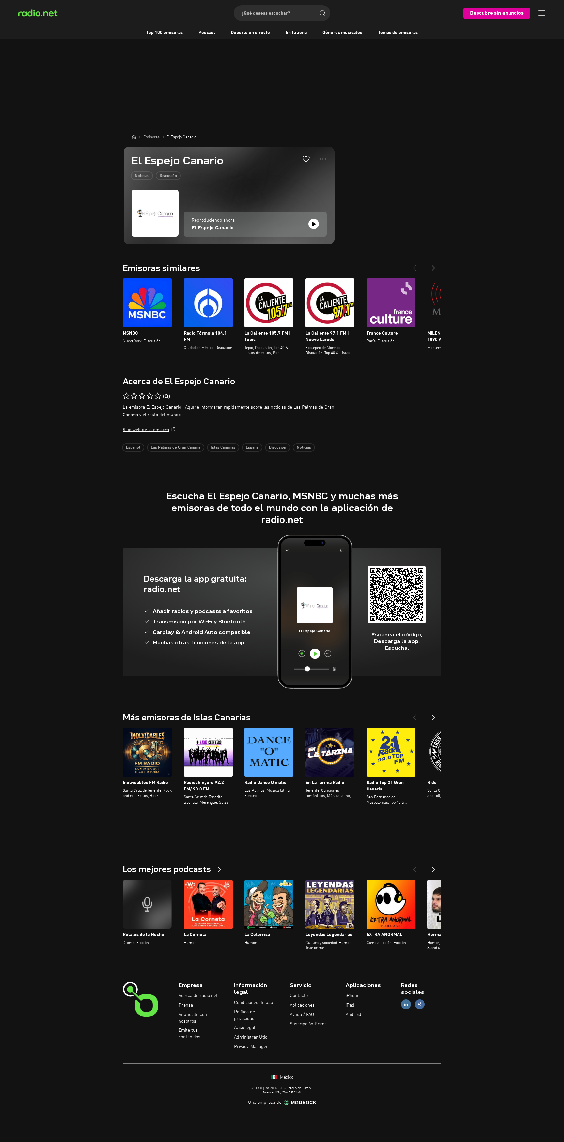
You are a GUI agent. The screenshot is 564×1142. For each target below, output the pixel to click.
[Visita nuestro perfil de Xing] (419, 1004)
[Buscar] (322, 13)
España (252, 448)
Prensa (186, 1005)
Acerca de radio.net (198, 995)
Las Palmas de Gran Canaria (175, 448)
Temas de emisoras (398, 32)
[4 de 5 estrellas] (150, 396)
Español (133, 448)
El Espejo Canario (213, 228)
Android (353, 1014)
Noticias (142, 176)
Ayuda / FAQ (302, 1014)
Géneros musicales (342, 32)
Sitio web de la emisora (146, 430)
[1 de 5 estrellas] (126, 396)
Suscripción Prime (308, 1024)
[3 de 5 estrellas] (142, 396)
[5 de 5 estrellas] (158, 396)
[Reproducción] (313, 224)
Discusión (168, 176)
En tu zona (296, 32)
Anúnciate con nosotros (193, 1018)
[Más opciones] (323, 159)
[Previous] (414, 265)
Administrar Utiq (251, 1037)
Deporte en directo (250, 32)
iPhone (352, 995)
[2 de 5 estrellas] (134, 396)
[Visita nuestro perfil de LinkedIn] (406, 1004)
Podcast (206, 32)
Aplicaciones (302, 1005)
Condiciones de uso (253, 1002)
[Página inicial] (133, 137)
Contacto (299, 995)
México (286, 1077)
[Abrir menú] (542, 13)
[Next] (433, 265)
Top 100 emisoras (164, 32)
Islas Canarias (223, 448)
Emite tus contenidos (189, 1033)
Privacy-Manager (251, 1046)
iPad (350, 1005)
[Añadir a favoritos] (306, 158)
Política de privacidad (244, 1015)
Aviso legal (244, 1027)
